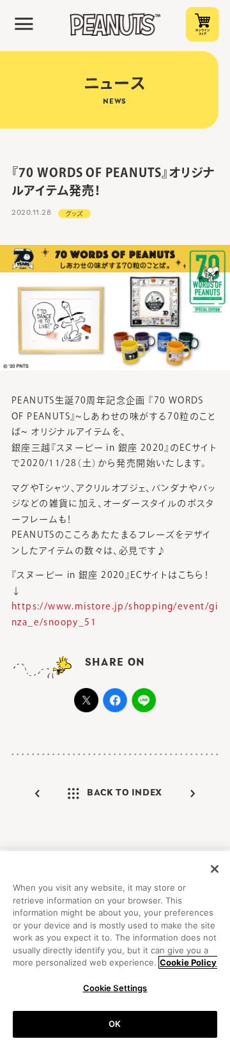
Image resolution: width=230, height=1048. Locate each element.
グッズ (75, 213)
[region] (115, 949)
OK (115, 1024)
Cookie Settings (115, 988)
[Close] (215, 869)
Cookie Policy (188, 962)
